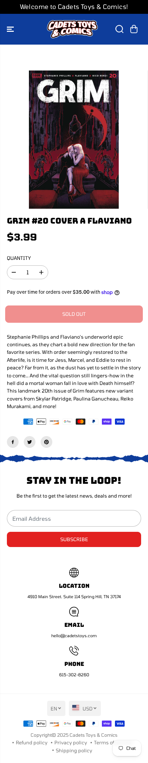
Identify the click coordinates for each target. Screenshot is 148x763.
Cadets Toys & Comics (93, 735)
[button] (11, 29)
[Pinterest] (46, 442)
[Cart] (134, 29)
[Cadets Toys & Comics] (72, 29)
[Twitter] (29, 442)
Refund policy (31, 742)
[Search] (119, 29)
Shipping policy (74, 750)
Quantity (19, 258)
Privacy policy (70, 742)
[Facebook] (13, 442)
